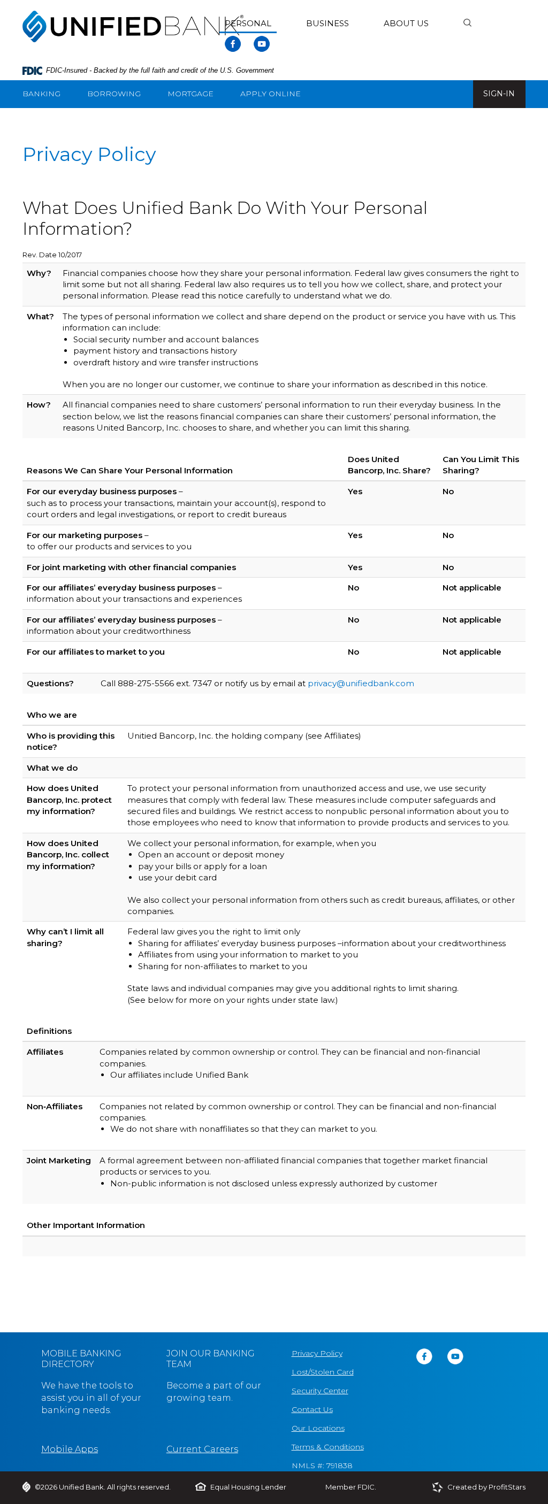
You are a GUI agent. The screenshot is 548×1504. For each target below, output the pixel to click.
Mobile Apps (69, 1449)
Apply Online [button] (270, 93)
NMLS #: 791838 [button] (322, 1465)
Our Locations (318, 1428)
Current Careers (202, 1449)
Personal (248, 23)
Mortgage (191, 93)
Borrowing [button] (114, 93)
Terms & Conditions (328, 1447)
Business (327, 23)
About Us (406, 23)
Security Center (320, 1390)
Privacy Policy (317, 1353)
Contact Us (312, 1409)
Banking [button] (41, 93)
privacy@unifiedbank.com (361, 683)
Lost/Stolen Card (323, 1372)
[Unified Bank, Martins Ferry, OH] (132, 24)
